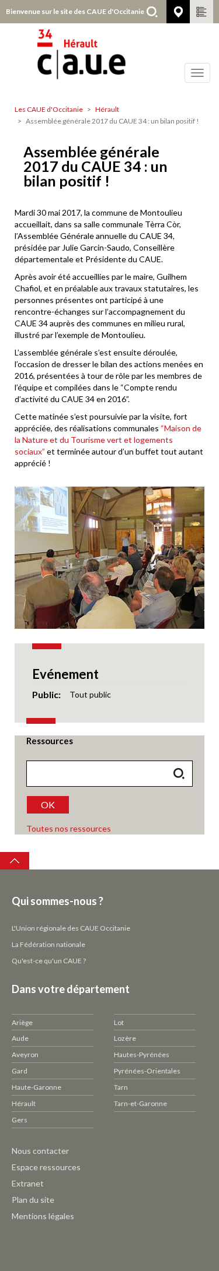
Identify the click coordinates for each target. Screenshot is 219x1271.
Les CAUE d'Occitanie (49, 109)
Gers (19, 1119)
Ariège (22, 1022)
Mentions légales (43, 1216)
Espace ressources (46, 1167)
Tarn (121, 1087)
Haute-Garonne (36, 1087)
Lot (119, 1022)
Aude (20, 1038)
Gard (19, 1070)
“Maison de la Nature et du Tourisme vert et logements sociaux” (108, 439)
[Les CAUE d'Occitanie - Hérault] (109, 61)
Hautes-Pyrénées (141, 1054)
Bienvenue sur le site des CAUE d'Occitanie (75, 11)
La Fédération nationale (48, 944)
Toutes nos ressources (68, 828)
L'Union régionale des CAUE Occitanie (71, 928)
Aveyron (25, 1054)
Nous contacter (40, 1151)
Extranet (28, 1183)
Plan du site (33, 1200)
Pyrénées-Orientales (147, 1070)
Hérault (107, 109)
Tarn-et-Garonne (140, 1103)
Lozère (125, 1038)
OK (48, 804)
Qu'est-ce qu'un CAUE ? (49, 960)
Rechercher (152, 11)
